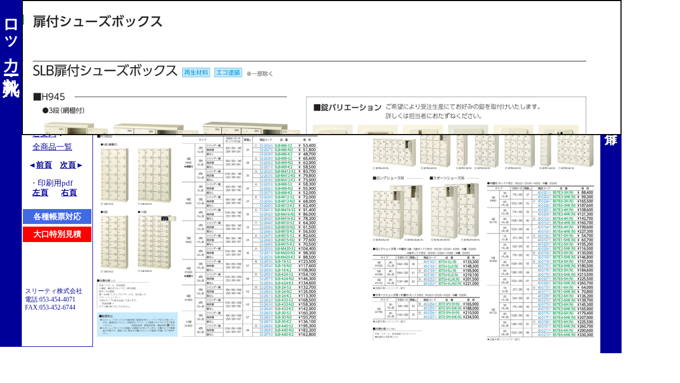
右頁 (69, 192)
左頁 (40, 192)
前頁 (44, 165)
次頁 (68, 165)
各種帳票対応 (57, 216)
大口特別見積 (57, 234)
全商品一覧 (52, 147)
